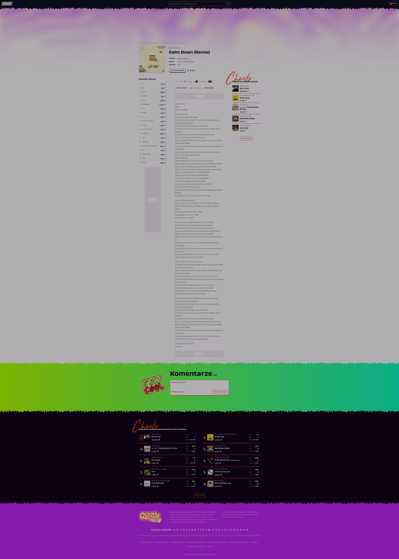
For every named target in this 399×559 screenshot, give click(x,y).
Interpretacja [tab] (209, 88)
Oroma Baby (146, 154)
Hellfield (242, 116)
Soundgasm (146, 104)
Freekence (218, 457)
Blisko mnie (244, 98)
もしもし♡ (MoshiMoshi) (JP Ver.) (249, 108)
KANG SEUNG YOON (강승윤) (160, 481)
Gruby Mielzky (244, 95)
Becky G (248, 125)
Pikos (216, 469)
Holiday (144, 112)
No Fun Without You (223, 483)
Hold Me (144, 96)
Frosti (250, 116)
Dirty (143, 100)
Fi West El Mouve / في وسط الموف (227, 460)
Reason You (146, 133)
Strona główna (143, 43)
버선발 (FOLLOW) (157, 483)
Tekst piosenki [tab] (181, 88)
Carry (144, 158)
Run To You (244, 88)
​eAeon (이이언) (219, 481)
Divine (144, 92)
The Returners (232, 434)
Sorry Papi (244, 128)
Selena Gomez (154, 43)
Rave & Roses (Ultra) (167, 43)
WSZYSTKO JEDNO (247, 118)
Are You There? (147, 129)
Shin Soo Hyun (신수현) (158, 469)
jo (141, 83)
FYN (143, 87)
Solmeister (224, 469)
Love (143, 137)
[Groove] (7, 3)
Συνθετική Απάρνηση (222, 471)
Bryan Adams (244, 86)
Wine (143, 108)
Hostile (226, 457)
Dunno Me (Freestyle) (149, 146)
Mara (144, 162)
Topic (241, 125)
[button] (393, 3)
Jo (142, 117)
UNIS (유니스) (244, 105)
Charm (144, 125)
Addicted (145, 142)
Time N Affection (147, 121)
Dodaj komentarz (220, 392)
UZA (153, 471)
